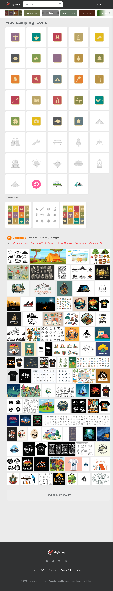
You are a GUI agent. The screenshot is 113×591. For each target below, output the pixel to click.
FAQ (42, 570)
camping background (76, 243)
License (33, 570)
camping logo (21, 243)
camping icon (55, 243)
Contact (80, 570)
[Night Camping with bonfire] (13, 390)
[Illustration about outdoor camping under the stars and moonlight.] (102, 334)
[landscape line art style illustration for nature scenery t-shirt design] (78, 406)
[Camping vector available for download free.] (100, 464)
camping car (96, 243)
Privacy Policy (67, 570)
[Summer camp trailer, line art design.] (87, 349)
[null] (18, 256)
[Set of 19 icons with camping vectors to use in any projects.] (72, 434)
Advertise (52, 570)
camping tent (38, 243)
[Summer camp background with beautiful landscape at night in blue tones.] (82, 390)
